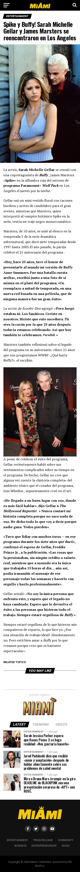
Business (20, 845)
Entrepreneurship (44, 845)
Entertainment (17, 840)
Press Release (43, 840)
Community (65, 840)
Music (66, 845)
